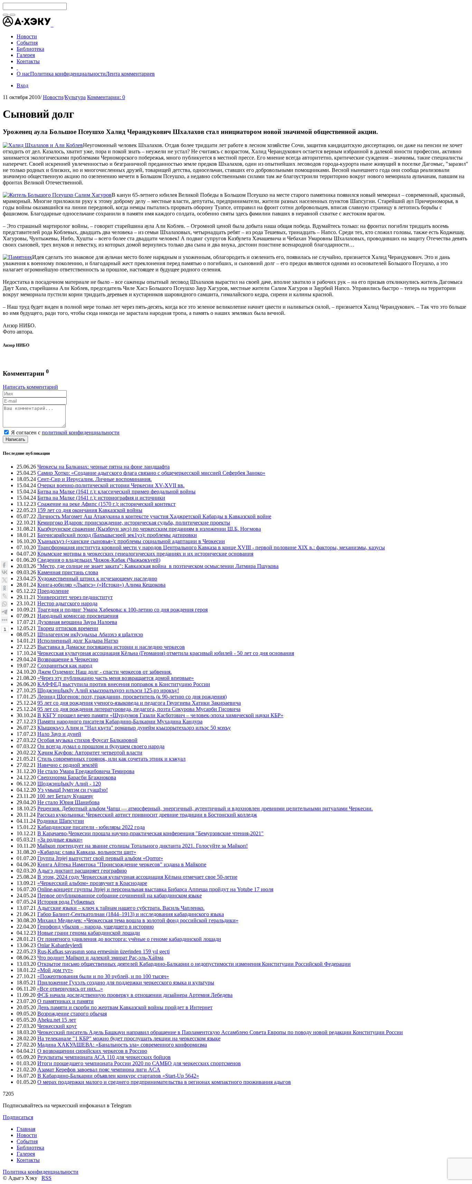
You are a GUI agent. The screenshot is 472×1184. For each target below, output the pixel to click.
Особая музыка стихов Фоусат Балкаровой (87, 740)
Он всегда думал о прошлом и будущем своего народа (100, 746)
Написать (15, 439)
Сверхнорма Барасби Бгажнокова (76, 777)
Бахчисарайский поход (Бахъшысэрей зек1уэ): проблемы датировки (117, 535)
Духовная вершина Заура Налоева (77, 622)
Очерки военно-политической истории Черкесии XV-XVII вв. (111, 485)
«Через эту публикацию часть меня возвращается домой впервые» (115, 678)
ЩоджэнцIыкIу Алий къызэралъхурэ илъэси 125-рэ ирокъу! (108, 690)
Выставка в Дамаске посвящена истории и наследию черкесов (111, 647)
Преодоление (53, 591)
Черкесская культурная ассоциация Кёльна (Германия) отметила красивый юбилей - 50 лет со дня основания (165, 653)
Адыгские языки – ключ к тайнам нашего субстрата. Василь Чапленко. (121, 908)
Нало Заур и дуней (59, 734)
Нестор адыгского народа (67, 603)
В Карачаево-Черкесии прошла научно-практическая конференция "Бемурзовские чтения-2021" (150, 833)
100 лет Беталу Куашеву (65, 796)
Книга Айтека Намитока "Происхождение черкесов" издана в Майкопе (121, 864)
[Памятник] (17, 257)
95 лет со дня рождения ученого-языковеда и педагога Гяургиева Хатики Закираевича (139, 703)
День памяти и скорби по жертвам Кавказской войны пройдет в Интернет (125, 1007)
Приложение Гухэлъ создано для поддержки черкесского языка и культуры (125, 982)
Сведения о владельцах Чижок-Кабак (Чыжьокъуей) (98, 560)
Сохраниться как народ (64, 665)
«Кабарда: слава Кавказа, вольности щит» (86, 852)
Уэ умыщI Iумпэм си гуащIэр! (72, 790)
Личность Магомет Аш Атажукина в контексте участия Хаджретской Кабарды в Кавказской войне (154, 516)
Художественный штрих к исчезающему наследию (97, 578)
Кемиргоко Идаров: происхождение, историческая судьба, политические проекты (133, 523)
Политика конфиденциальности (68, 74)
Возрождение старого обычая (72, 1014)
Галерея (26, 1154)
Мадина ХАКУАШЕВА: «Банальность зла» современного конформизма (122, 1045)
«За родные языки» (60, 840)
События (27, 1141)
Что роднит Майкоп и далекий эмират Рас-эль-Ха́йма (100, 958)
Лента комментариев (130, 74)
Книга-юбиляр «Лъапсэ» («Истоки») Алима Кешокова (101, 585)
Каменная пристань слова (67, 572)
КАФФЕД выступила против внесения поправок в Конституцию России (123, 684)
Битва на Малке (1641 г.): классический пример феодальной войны (116, 491)
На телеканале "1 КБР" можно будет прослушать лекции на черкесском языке (128, 1038)
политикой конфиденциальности (81, 432)
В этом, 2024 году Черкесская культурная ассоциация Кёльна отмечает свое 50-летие (137, 877)
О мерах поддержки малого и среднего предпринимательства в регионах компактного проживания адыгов (164, 1082)
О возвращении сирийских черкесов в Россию (92, 1051)
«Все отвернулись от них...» (70, 989)
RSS (46, 1178)
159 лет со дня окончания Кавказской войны (89, 510)
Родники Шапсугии (60, 821)
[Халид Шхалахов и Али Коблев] (43, 145)
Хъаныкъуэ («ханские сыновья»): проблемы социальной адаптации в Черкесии (131, 541)
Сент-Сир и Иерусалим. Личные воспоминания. (94, 479)
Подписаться (18, 1117)
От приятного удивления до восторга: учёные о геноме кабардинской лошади (129, 939)
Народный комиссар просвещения (77, 616)
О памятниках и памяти (65, 1001)
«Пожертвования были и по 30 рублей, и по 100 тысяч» (103, 976)
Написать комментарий (30, 387)
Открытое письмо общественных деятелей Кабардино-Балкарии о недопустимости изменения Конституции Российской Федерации (194, 964)
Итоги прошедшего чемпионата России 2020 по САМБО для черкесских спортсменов (139, 1063)
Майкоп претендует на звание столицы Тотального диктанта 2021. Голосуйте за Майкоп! (142, 846)
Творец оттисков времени (67, 628)
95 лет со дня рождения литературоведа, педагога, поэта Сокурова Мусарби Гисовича (138, 709)
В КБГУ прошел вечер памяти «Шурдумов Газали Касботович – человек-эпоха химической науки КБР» (160, 715)
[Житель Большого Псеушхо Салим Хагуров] (57, 195)
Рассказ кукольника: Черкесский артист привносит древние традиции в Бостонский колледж (147, 815)
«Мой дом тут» (55, 970)
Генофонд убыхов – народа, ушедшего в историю (95, 927)
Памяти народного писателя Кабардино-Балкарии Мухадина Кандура (119, 721)
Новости (53, 97)
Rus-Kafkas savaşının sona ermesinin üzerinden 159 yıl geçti (103, 951)
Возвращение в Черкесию (67, 659)
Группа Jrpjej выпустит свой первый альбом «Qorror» (100, 858)
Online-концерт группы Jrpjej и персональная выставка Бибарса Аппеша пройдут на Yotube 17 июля (155, 889)
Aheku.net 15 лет (56, 1020)
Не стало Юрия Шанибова (68, 802)
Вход (22, 85)
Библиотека (30, 1148)
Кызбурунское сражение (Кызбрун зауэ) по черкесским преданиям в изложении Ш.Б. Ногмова (149, 529)
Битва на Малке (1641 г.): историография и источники (101, 498)
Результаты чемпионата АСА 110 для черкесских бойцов (104, 1057)
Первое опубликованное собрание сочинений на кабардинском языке (119, 895)
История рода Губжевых (66, 902)
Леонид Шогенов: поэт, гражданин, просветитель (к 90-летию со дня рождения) (132, 697)
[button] (53, 25)
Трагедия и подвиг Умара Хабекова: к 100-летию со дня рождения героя (122, 610)
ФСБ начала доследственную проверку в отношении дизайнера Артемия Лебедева (135, 995)
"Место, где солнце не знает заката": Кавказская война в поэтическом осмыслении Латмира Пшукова (158, 566)
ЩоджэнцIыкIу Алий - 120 (69, 784)
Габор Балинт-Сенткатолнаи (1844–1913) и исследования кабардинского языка (130, 914)
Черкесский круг (57, 1026)
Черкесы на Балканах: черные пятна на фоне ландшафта (103, 467)
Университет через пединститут (75, 597)
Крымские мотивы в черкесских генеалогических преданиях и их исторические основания (145, 554)
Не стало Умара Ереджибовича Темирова (85, 771)
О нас (23, 74)
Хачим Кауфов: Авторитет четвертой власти (89, 752)
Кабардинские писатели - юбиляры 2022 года (91, 827)
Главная (26, 1129)
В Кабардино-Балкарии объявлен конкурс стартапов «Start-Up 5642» (118, 1076)
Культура (75, 97)
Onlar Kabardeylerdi (59, 945)
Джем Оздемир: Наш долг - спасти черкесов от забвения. (104, 672)
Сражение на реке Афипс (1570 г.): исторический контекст (106, 504)
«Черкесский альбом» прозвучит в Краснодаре (92, 883)
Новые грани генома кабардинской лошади (88, 933)
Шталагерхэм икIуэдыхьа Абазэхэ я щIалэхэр (90, 634)
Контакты (28, 1160)
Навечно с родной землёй (67, 765)
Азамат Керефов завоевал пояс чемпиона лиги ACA (98, 1069)
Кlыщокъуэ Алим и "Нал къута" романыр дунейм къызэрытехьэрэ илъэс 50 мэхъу (134, 728)
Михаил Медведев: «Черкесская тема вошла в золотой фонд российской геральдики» (137, 920)
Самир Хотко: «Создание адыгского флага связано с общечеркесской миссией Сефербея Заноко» (151, 473)
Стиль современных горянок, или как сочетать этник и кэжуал (111, 759)
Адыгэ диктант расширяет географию (82, 871)
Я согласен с (65, 432)
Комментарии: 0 (106, 97)
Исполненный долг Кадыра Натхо (77, 641)
